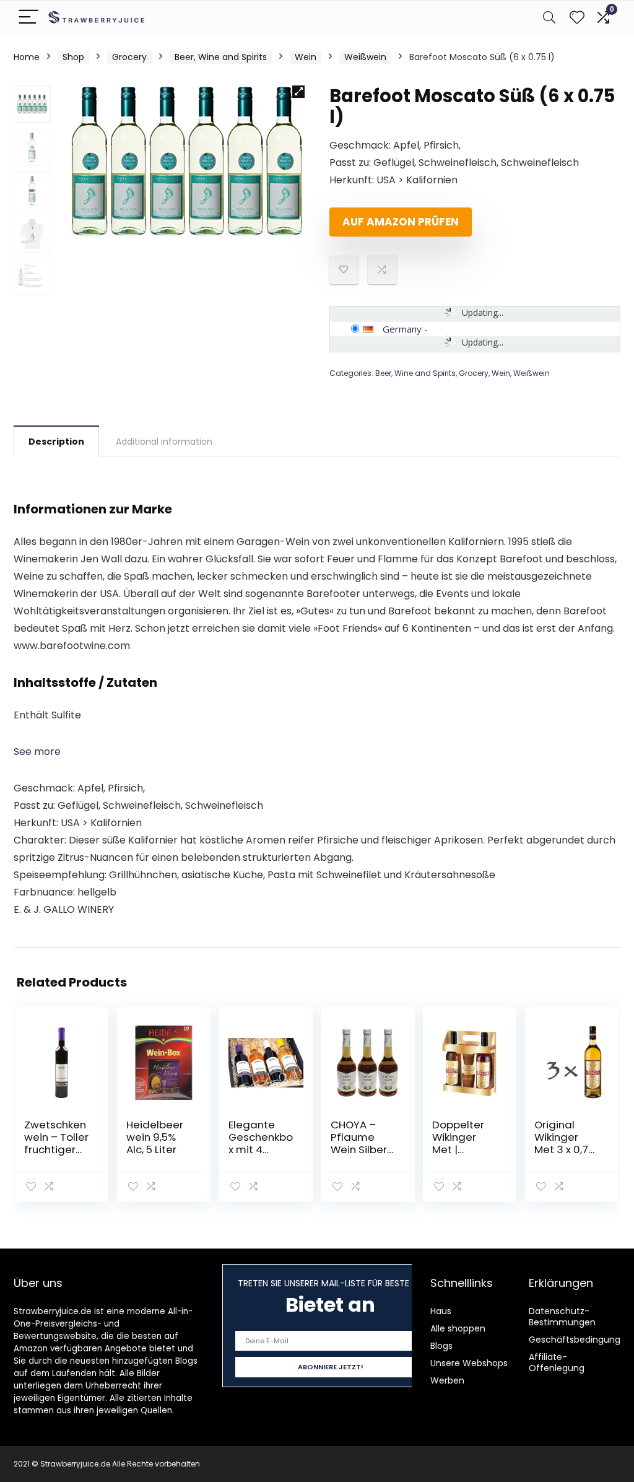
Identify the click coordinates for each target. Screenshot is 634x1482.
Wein (305, 57)
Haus (440, 1311)
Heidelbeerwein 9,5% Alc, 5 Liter (154, 1137)
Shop (73, 57)
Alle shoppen (457, 1328)
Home (27, 57)
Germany (402, 329)
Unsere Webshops (469, 1363)
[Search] (549, 17)
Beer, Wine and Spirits (221, 57)
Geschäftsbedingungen (580, 1339)
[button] (298, 91)
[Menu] (28, 17)
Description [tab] (56, 441)
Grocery (129, 57)
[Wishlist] (577, 17)
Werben (447, 1380)
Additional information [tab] (164, 441)
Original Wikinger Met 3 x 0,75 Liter (564, 1143)
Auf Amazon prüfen (400, 221)
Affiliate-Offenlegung (556, 1362)
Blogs (441, 1346)
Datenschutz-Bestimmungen (562, 1316)
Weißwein (365, 57)
